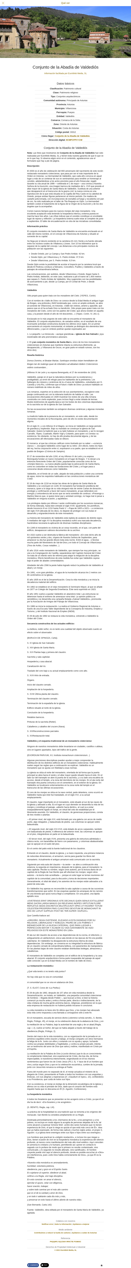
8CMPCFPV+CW (74, 140)
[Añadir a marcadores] (101, 1265)
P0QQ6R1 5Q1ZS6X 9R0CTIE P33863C (65, 1242)
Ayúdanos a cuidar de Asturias (84, 1233)
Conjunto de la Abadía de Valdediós (72, 136)
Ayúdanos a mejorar (81, 1224)
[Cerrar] (3, 3)
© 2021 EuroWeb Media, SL (65, 1250)
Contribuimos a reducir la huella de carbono (52, 1233)
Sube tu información (63, 1224)
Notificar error (47, 1224)
